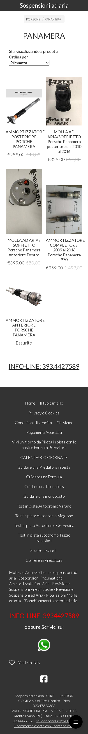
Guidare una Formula (44, 476)
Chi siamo (64, 422)
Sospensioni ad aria (44, 5)
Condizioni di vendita (33, 422)
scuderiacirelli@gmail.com (55, 721)
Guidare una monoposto (44, 496)
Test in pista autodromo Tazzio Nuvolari (44, 538)
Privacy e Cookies (44, 412)
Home (30, 403)
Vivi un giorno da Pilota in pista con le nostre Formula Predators (44, 444)
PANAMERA (53, 19)
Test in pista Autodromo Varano (44, 506)
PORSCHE (33, 19)
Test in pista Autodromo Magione (44, 515)
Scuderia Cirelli (44, 550)
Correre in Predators (44, 560)
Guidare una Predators (44, 486)
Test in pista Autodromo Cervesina (44, 525)
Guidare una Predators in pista (44, 467)
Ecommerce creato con (44, 726)
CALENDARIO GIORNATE (44, 457)
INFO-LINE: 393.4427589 (44, 366)
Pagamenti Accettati (44, 432)
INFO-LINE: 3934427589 (44, 616)
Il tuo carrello (51, 403)
